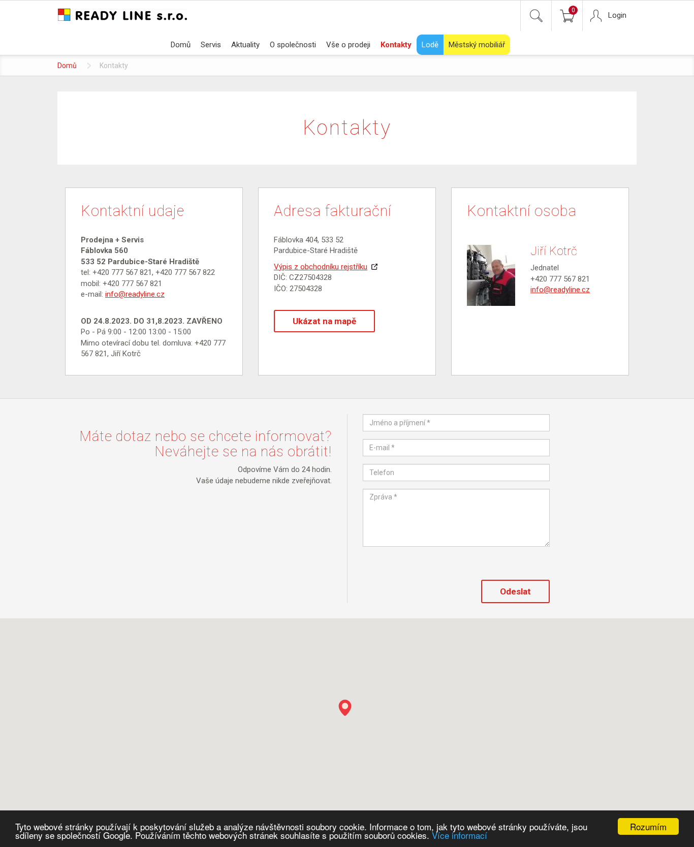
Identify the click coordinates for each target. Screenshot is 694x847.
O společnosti (293, 44)
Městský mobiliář (477, 44)
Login (617, 15)
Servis (211, 44)
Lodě (430, 44)
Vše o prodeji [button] (348, 44)
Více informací (459, 835)
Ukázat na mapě (324, 321)
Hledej (536, 16)
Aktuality (245, 44)
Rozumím (648, 826)
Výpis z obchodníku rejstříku (320, 266)
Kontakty (396, 44)
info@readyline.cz (135, 294)
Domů (181, 44)
